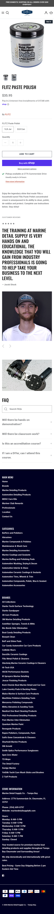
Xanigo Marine (9, 768)
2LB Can (21, 129)
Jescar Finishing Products (14, 680)
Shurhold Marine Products (14, 742)
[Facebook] (3, 876)
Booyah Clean (8, 637)
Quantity (6, 137)
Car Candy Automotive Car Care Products (21, 645)
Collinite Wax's (9, 650)
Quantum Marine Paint (12, 724)
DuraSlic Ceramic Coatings (14, 654)
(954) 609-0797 (16, 807)
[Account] (45, 13)
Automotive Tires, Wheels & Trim (17, 576)
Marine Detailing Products (14, 490)
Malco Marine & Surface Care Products (20, 693)
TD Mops (6, 759)
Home (5, 481)
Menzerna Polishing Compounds (17, 702)
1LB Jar (8, 129)
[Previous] (3, 346)
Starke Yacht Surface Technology (18, 606)
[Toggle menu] (3, 13)
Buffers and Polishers (12, 533)
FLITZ (8, 114)
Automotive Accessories (13, 585)
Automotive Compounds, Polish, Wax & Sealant (24, 581)
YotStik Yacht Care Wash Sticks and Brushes (23, 772)
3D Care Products (10, 615)
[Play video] (27, 375)
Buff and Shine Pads (11, 641)
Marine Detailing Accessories (16, 550)
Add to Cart (26, 154)
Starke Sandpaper (10, 610)
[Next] (10, 346)
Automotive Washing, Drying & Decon (19, 563)
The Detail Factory (10, 763)
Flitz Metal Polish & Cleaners (15, 658)
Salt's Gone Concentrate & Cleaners (19, 737)
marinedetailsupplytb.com (23, 810)
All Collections (8, 602)
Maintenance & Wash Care (14, 546)
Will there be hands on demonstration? (16, 422)
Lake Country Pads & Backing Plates (19, 689)
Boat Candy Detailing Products (16, 632)
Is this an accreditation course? (21, 443)
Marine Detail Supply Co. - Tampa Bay (22, 905)
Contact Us (7, 516)
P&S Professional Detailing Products (19, 715)
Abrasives (7, 537)
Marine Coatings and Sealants (16, 555)
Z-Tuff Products (9, 777)
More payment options (27, 169)
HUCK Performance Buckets (15, 672)
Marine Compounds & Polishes (16, 541)
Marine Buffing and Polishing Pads (18, 559)
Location (6, 512)
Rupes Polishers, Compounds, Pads (18, 733)
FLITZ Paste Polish (11, 123)
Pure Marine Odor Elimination (16, 720)
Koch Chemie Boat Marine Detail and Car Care (23, 685)
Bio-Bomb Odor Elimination (15, 628)
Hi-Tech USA (8, 667)
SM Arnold (7, 746)
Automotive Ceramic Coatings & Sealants (21, 572)
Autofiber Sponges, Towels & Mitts (18, 624)
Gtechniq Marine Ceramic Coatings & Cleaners (24, 663)
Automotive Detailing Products (16, 494)
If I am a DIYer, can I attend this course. (21, 455)
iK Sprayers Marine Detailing (15, 676)
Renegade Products (11, 728)
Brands (5, 486)
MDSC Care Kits (9, 499)
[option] (27, 45)
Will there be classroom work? (20, 434)
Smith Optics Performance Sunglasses (20, 750)
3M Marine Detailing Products (16, 619)
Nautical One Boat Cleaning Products (19, 711)
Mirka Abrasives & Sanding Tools (17, 707)
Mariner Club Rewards (12, 503)
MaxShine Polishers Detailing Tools (18, 698)
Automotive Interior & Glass (15, 568)
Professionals (8, 508)
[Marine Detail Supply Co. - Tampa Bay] (27, 12)
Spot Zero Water (10, 755)
